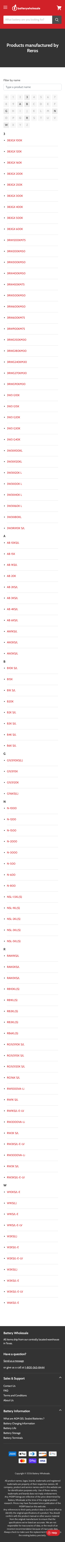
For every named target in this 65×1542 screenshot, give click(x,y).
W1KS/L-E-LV (14, 1225)
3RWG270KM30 (17, 373)
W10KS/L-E (13, 1192)
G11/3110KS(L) (15, 760)
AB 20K (11, 576)
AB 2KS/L (12, 587)
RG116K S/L (13, 1077)
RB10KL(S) (13, 989)
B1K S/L (11, 690)
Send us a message (13, 1360)
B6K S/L (11, 745)
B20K (10, 701)
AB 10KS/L (13, 542)
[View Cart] (59, 7)
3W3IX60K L (14, 506)
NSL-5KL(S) (14, 941)
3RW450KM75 (16, 284)
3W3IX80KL (14, 517)
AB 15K (11, 554)
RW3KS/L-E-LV (16, 1177)
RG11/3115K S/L (15, 1055)
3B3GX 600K (15, 229)
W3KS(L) (12, 1269)
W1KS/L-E (12, 1214)
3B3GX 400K (15, 207)
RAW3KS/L (13, 978)
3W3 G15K (13, 406)
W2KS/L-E (13, 1247)
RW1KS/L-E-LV (15, 1110)
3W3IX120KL (14, 461)
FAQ (5, 1390)
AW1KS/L (12, 631)
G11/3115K (12, 771)
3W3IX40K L (14, 494)
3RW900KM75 (16, 328)
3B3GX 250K (14, 184)
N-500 (11, 863)
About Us (8, 1400)
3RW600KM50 (16, 306)
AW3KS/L (12, 653)
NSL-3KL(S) (14, 930)
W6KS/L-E (13, 1302)
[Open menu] (5, 7)
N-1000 (12, 808)
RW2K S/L (13, 1133)
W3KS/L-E (13, 1280)
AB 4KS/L (12, 609)
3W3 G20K (13, 417)
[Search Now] (57, 20)
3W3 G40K (13, 439)
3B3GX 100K (14, 140)
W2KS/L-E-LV (15, 1258)
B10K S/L (12, 668)
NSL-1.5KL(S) (14, 897)
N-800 (11, 885)
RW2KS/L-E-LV (16, 1144)
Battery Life (9, 1428)
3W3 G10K (13, 395)
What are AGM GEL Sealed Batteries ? (23, 1418)
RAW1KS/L (13, 955)
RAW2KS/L (13, 967)
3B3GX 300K (15, 195)
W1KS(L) (12, 1203)
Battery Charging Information (19, 1423)
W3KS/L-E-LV (15, 1291)
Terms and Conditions (15, 1395)
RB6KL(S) (12, 1033)
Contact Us (9, 1385)
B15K (10, 679)
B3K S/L (11, 723)
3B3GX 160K (14, 162)
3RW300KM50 (16, 262)
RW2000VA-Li (16, 1122)
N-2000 (12, 841)
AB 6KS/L (12, 620)
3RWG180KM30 (17, 351)
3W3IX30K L (14, 483)
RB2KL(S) (12, 1011)
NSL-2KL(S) (13, 919)
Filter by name (11, 80)
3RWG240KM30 (17, 362)
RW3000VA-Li (16, 1155)
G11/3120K (13, 782)
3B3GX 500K (15, 218)
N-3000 (12, 852)
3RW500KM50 (16, 295)
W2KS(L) (12, 1236)
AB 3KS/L (12, 598)
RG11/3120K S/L (16, 1066)
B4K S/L (11, 734)
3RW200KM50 (16, 251)
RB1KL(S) (12, 1000)
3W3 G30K (13, 428)
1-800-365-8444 (35, 1367)
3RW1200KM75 (16, 240)
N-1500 (11, 830)
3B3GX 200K (15, 173)
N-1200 (11, 819)
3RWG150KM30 (16, 339)
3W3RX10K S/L (16, 528)
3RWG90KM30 (16, 384)
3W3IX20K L (14, 472)
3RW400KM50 (16, 273)
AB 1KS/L (12, 564)
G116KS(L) (12, 793)
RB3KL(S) (12, 1022)
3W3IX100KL (15, 450)
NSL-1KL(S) (13, 908)
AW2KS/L (12, 642)
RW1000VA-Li (15, 1088)
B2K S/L (11, 712)
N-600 (11, 874)
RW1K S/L (12, 1099)
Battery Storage (12, 1433)
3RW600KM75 (16, 317)
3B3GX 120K (14, 151)
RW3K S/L (13, 1166)
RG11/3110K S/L (15, 1044)
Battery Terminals (13, 1437)
